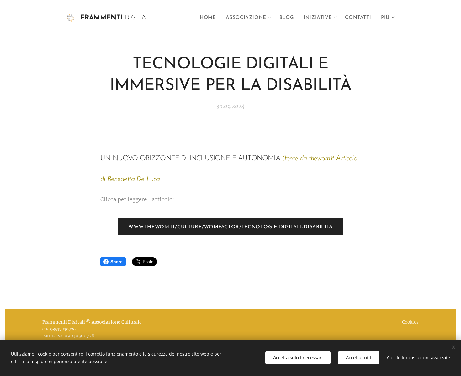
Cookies (410, 322)
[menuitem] (209, 18)
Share (116, 261)
